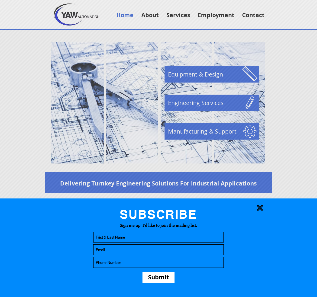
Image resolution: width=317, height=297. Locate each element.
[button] (260, 208)
